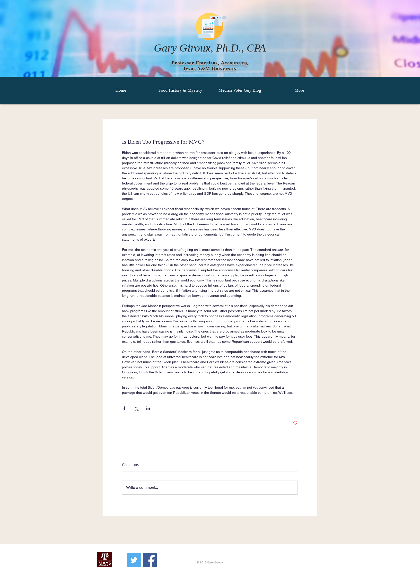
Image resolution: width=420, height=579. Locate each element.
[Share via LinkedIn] (148, 408)
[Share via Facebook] (124, 408)
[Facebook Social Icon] (150, 560)
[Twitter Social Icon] (134, 560)
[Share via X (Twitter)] (136, 408)
